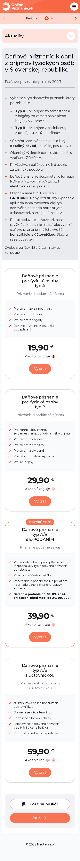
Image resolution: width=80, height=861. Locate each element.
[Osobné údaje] (52, 18)
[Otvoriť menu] (74, 6)
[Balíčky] (47, 18)
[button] (71, 36)
